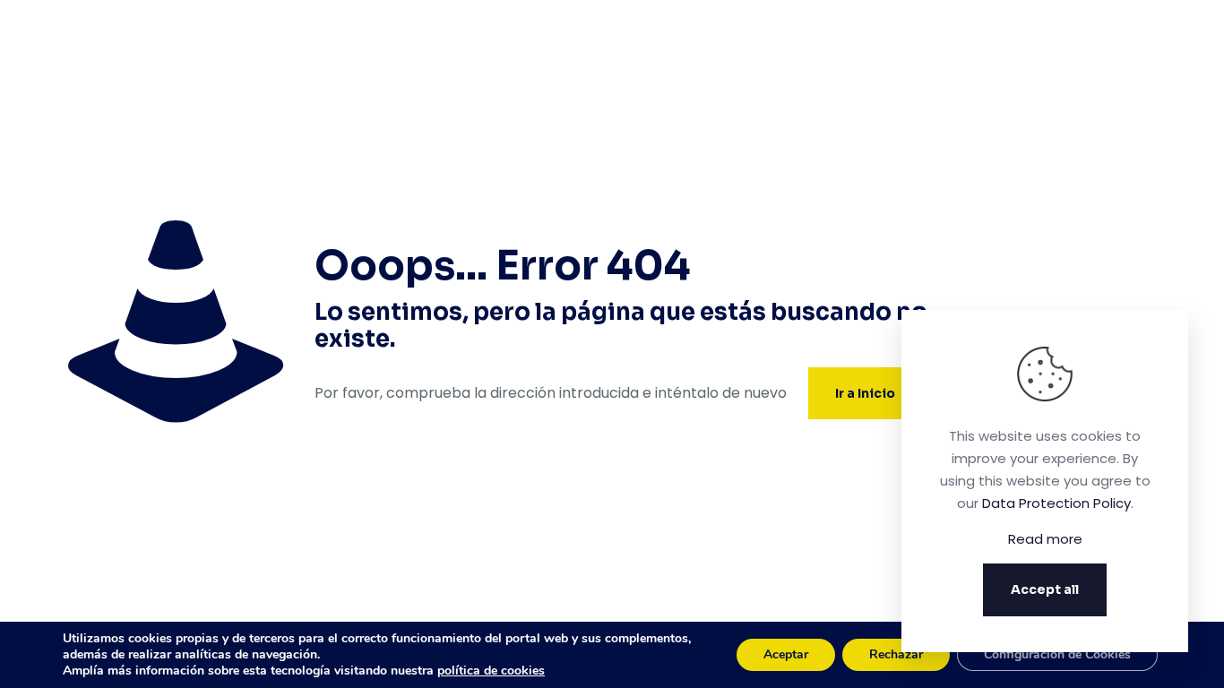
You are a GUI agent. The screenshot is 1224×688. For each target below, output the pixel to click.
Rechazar (896, 654)
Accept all (1045, 589)
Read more (1045, 538)
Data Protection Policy (1056, 503)
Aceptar (785, 654)
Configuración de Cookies (1057, 654)
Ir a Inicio (865, 393)
